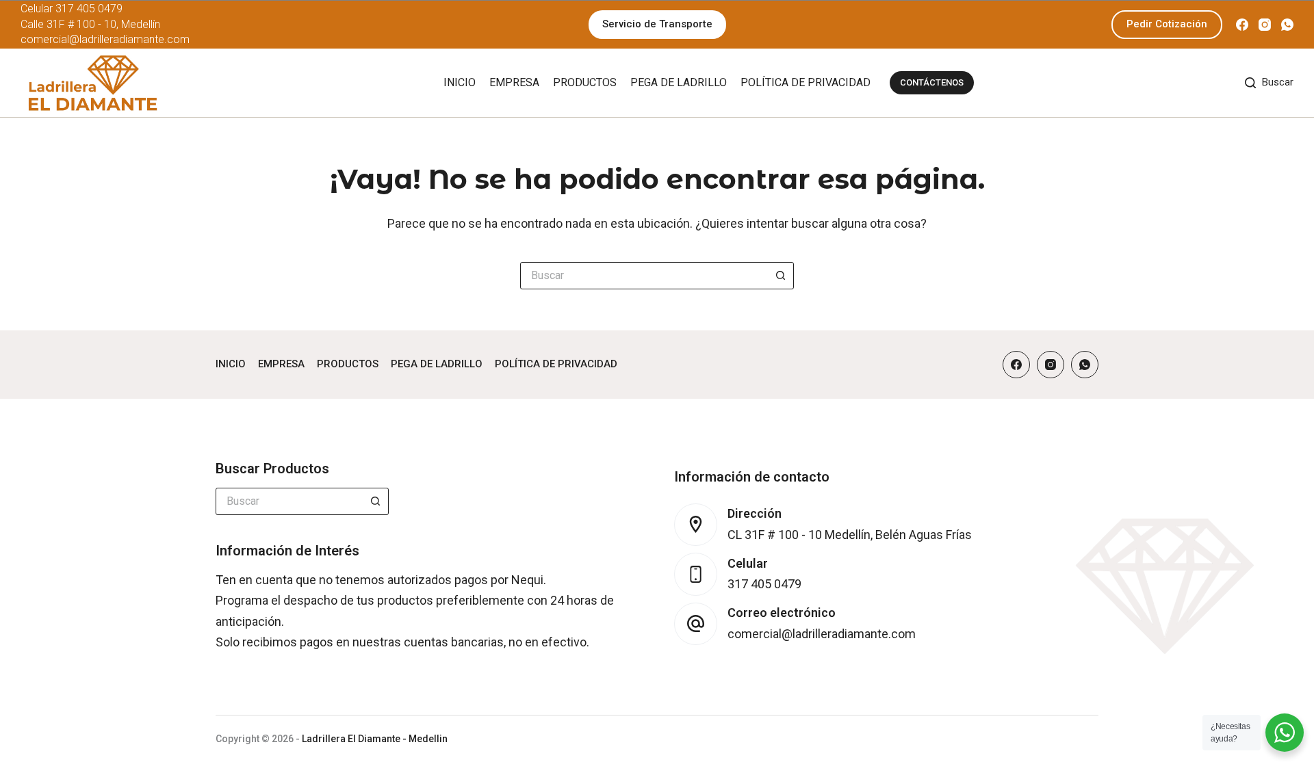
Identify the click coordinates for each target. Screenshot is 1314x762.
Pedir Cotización (1166, 24)
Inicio (459, 82)
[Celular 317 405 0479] (695, 574)
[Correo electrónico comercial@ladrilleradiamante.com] (695, 624)
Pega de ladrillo (678, 82)
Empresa (514, 82)
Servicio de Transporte (657, 24)
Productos (585, 82)
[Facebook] (1242, 24)
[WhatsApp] (1287, 24)
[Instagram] (1265, 24)
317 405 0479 (89, 8)
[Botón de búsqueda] (780, 276)
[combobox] (644, 275)
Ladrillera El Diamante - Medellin (375, 738)
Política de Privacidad (805, 82)
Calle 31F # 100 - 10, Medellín (90, 24)
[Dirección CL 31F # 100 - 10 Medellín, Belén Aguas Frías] (695, 525)
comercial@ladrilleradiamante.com (105, 39)
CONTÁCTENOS (932, 82)
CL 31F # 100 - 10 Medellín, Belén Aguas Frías (849, 534)
